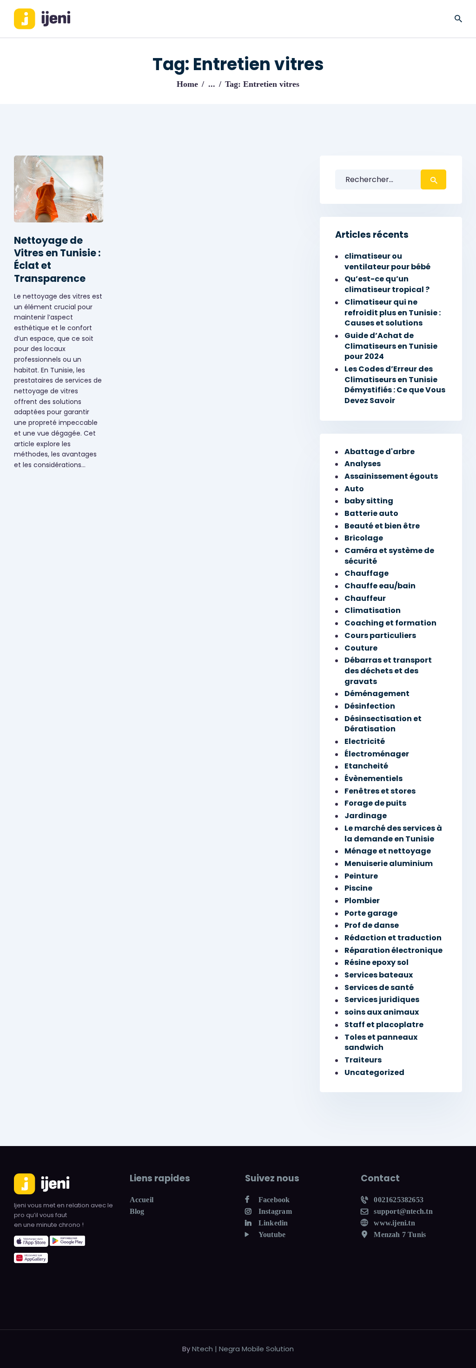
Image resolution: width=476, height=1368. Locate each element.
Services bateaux (378, 975)
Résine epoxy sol (376, 962)
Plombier (362, 900)
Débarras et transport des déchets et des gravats (388, 670)
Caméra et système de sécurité (389, 556)
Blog (137, 1211)
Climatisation (372, 610)
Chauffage (366, 573)
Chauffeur (365, 598)
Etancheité (366, 766)
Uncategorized (374, 1072)
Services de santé (379, 987)
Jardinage (365, 815)
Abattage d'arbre (379, 451)
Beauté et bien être (382, 526)
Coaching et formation (390, 623)
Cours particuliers (380, 635)
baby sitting (368, 500)
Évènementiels (373, 778)
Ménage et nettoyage (387, 851)
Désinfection (369, 706)
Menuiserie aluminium (388, 863)
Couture (360, 648)
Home (187, 84)
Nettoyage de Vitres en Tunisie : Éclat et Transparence (57, 259)
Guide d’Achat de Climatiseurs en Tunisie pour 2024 (390, 346)
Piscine (358, 888)
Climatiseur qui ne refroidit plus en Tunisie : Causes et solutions (392, 312)
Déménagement (377, 693)
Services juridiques (381, 999)
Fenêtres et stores (380, 791)
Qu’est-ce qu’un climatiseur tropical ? (387, 284)
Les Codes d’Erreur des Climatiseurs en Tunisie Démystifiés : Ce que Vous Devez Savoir (394, 385)
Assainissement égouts (391, 476)
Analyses (362, 463)
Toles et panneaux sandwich (380, 1042)
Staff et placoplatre (383, 1024)
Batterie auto (371, 513)
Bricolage (363, 538)
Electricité (364, 741)
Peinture (361, 876)
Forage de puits (375, 803)
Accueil (142, 1200)
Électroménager (376, 754)
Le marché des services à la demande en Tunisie (393, 833)
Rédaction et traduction (393, 937)
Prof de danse (371, 925)
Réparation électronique (393, 950)
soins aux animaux (381, 1012)
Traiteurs (363, 1060)
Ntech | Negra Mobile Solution (243, 1349)
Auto (354, 488)
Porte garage (370, 913)
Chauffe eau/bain (380, 585)
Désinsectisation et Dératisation (383, 724)
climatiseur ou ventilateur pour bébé (387, 261)
